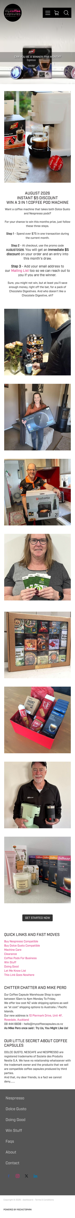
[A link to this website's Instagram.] (18, 1176)
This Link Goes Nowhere (19, 975)
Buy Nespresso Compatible (21, 941)
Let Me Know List (15, 971)
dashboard (28, 1200)
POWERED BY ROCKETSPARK (17, 1209)
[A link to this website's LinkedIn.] (35, 1176)
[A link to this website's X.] (26, 1176)
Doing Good (11, 966)
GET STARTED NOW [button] (37, 918)
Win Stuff (10, 962)
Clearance (10, 954)
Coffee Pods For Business (20, 958)
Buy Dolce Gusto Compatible (22, 945)
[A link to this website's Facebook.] (9, 1176)
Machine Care (12, 950)
